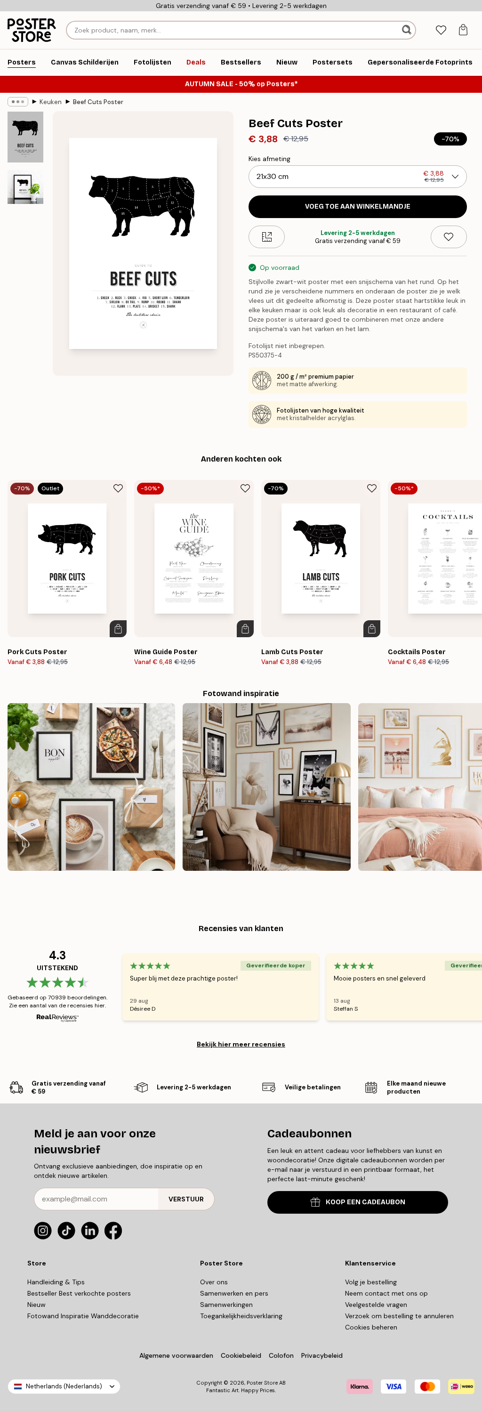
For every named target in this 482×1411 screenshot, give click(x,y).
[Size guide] (267, 237)
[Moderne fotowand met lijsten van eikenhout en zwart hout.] (266, 787)
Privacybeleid (322, 1355)
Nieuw (36, 1304)
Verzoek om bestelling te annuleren (399, 1316)
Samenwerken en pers (234, 1293)
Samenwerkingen (226, 1304)
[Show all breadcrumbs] (18, 101)
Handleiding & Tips (56, 1282)
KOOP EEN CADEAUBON (365, 1202)
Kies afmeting (269, 158)
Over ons (214, 1282)
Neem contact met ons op (386, 1293)
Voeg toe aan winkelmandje (357, 207)
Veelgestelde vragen (376, 1304)
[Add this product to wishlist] (449, 237)
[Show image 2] (25, 186)
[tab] (441, 30)
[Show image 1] (25, 137)
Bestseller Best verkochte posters (79, 1293)
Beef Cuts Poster (98, 102)
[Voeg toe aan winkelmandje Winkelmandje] (118, 628)
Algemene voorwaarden (176, 1355)
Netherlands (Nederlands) (64, 1386)
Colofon (281, 1355)
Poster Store (262, 1382)
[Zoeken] (407, 30)
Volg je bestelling (371, 1282)
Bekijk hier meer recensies (241, 1044)
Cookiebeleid (241, 1355)
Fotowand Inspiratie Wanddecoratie (83, 1316)
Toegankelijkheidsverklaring (241, 1316)
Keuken (51, 102)
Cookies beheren (371, 1327)
